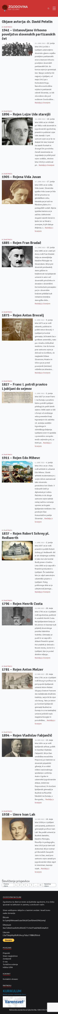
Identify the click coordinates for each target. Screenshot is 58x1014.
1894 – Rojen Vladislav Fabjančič (27, 735)
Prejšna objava (6, 885)
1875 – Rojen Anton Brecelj (23, 315)
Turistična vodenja (10, 964)
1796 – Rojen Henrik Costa (22, 604)
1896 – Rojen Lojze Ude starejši (26, 114)
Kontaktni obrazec (10, 979)
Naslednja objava (47, 885)
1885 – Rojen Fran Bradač (21, 243)
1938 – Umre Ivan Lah (18, 814)
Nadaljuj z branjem (42, 102)
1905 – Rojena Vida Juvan (21, 177)
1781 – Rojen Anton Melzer (22, 669)
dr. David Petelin (7, 27)
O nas (5, 961)
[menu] (54, 8)
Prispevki (6, 953)
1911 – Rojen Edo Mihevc (21, 458)
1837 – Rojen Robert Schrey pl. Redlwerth (25, 535)
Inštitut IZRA (8, 967)
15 (40, 885)
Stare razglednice (10, 956)
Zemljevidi (7, 959)
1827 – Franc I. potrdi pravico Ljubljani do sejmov (24, 386)
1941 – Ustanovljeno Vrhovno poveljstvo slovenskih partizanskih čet (28, 34)
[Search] (48, 8)
